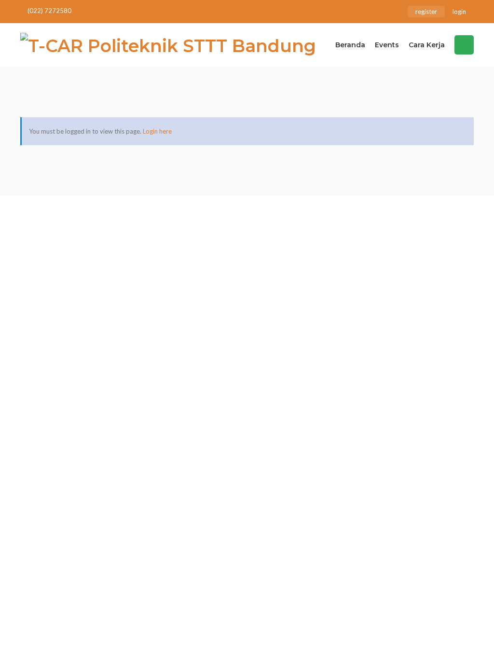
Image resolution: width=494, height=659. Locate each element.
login (459, 11)
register (426, 11)
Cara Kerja (427, 45)
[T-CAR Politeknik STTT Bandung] (168, 45)
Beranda (350, 45)
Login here (157, 131)
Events (387, 45)
